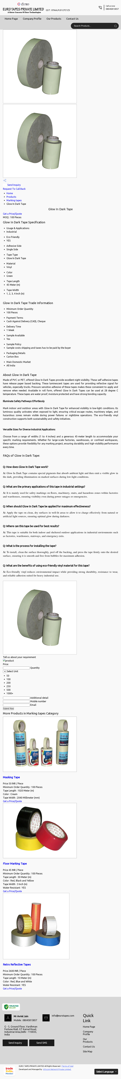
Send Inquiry (14, 185)
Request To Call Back (14, 189)
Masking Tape (11, 777)
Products (11, 196)
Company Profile (32, 18)
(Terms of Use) (67, 1066)
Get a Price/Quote (12, 213)
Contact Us (72, 18)
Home (9, 193)
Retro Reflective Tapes (17, 964)
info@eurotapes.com (63, 1015)
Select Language (105, 1071)
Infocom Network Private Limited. (57, 1069)
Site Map (87, 1051)
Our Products (53, 18)
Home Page (11, 18)
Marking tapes (14, 200)
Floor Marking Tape (15, 863)
